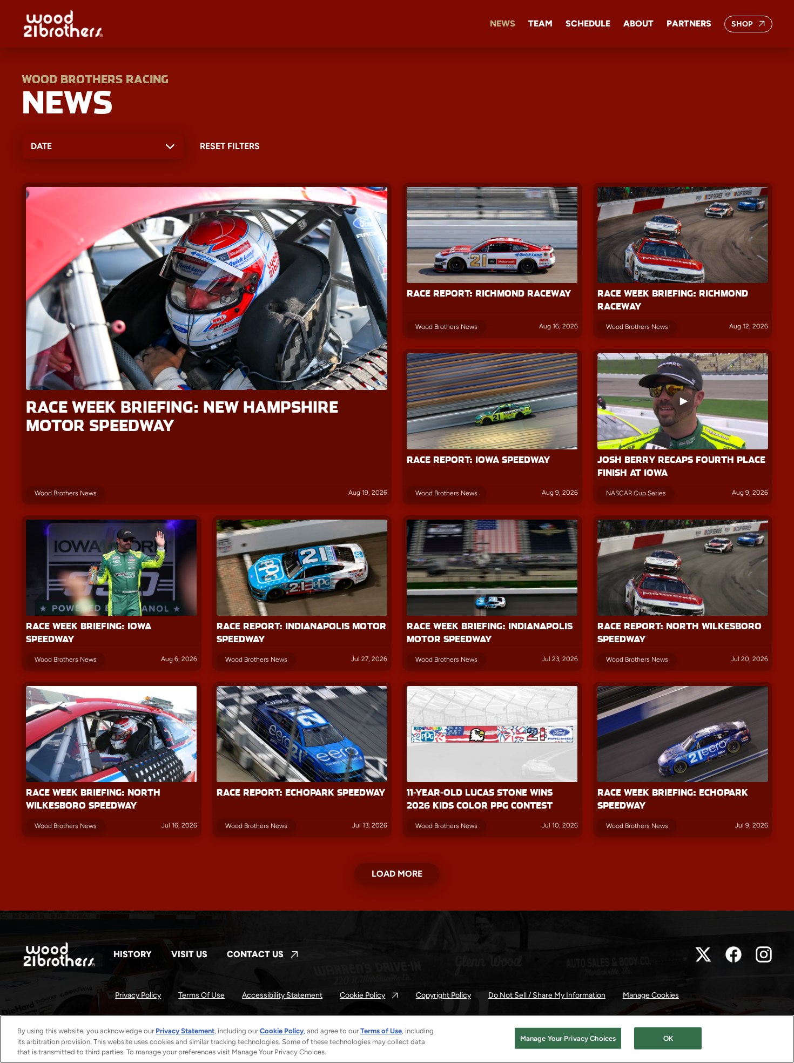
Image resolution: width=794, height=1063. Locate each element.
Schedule (588, 23)
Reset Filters (230, 146)
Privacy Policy (138, 995)
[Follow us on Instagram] (763, 954)
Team (540, 23)
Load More (397, 874)
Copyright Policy (443, 995)
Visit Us (189, 954)
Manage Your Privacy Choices (568, 1038)
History (132, 954)
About (638, 23)
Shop (752, 25)
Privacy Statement (185, 1031)
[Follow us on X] (703, 954)
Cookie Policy (369, 995)
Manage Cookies (651, 995)
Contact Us (263, 955)
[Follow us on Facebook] (733, 954)
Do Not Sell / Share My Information (546, 995)
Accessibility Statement (282, 995)
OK (668, 1038)
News (502, 23)
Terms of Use (201, 995)
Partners (689, 23)
